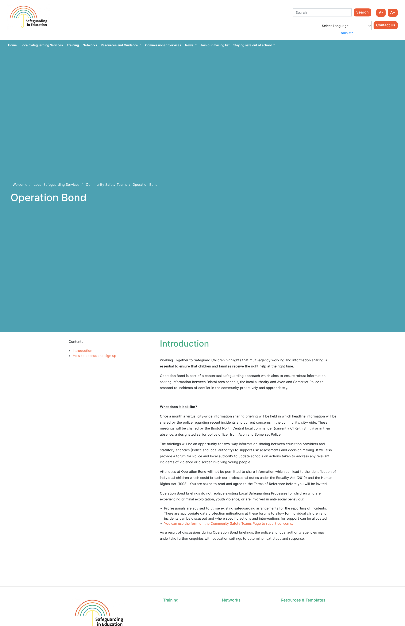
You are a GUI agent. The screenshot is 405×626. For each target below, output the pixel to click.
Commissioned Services (163, 45)
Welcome (20, 184)
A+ (392, 12)
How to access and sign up (94, 356)
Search (362, 12)
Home (12, 45)
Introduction (82, 350)
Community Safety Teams (106, 184)
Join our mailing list (215, 45)
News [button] (189, 45)
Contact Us (385, 25)
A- (381, 12)
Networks (90, 45)
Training (73, 45)
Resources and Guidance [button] (120, 45)
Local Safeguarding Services (42, 45)
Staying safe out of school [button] (253, 45)
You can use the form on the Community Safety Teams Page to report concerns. (228, 523)
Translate (346, 33)
